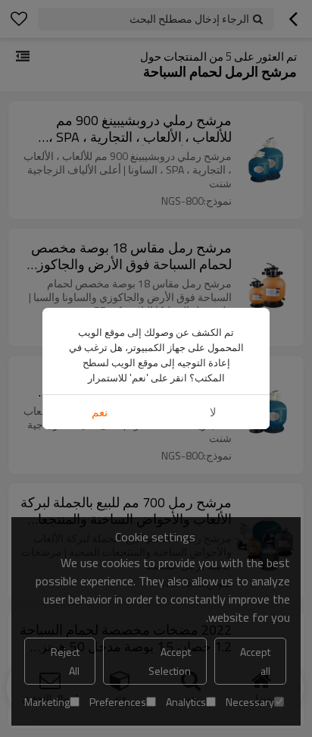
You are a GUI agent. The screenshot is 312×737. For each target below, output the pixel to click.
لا (213, 412)
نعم (100, 412)
